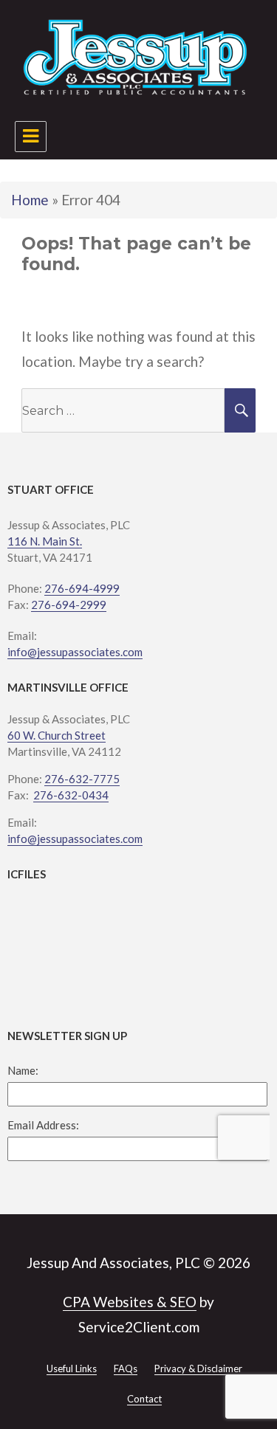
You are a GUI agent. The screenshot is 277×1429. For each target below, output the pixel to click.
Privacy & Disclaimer (198, 1368)
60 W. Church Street (56, 735)
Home (30, 199)
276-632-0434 (71, 795)
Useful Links (72, 1368)
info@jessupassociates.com (75, 651)
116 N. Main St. (44, 541)
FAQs (125, 1368)
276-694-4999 (82, 588)
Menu (31, 136)
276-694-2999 (68, 604)
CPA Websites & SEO (129, 1301)
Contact (144, 1399)
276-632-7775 (82, 778)
